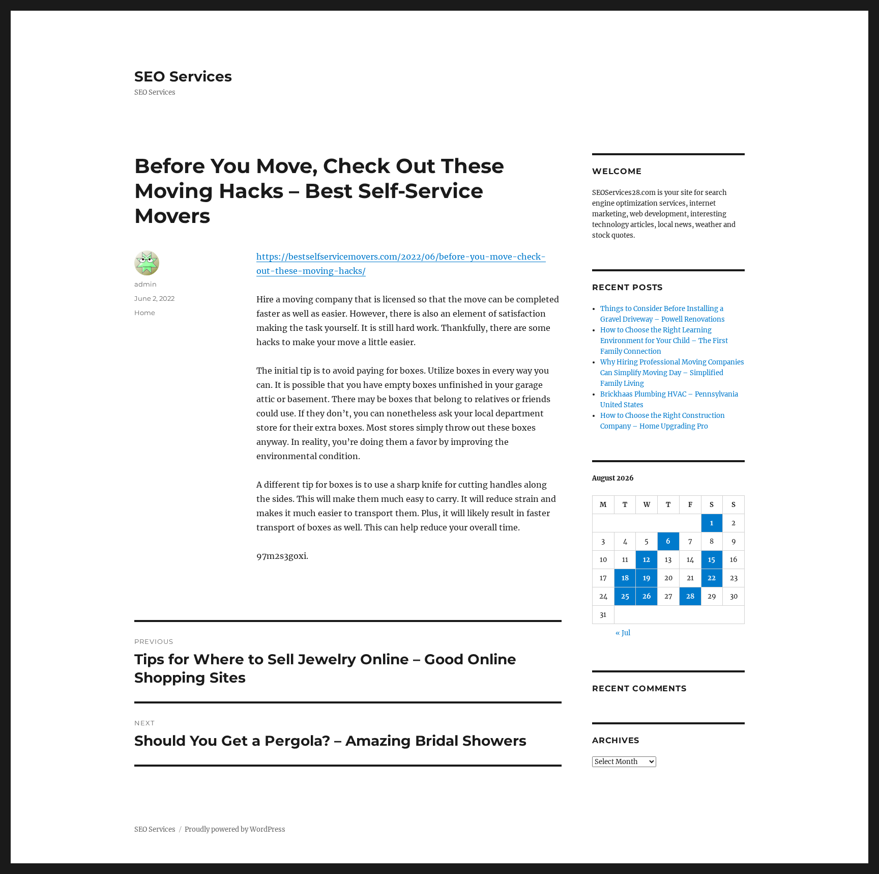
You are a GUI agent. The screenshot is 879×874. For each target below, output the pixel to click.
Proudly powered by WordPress (235, 829)
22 (712, 578)
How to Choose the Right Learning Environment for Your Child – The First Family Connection (664, 341)
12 (646, 559)
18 (625, 578)
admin (145, 284)
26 (646, 596)
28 (690, 596)
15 (711, 559)
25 (625, 596)
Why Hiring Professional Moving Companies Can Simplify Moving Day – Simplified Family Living (672, 373)
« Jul (623, 633)
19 (647, 578)
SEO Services (183, 76)
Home (144, 312)
